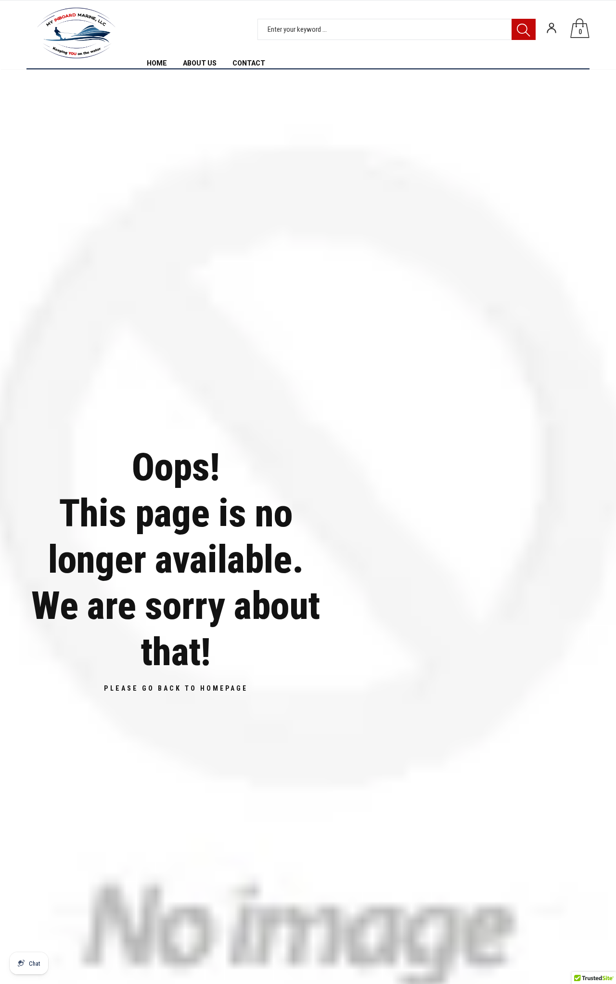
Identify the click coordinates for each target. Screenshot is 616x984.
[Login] (551, 28)
